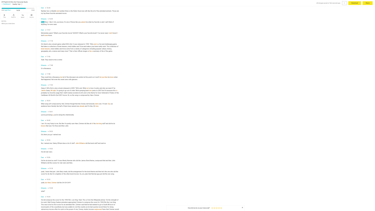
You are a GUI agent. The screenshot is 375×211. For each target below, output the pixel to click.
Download (354, 3)
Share (368, 3)
